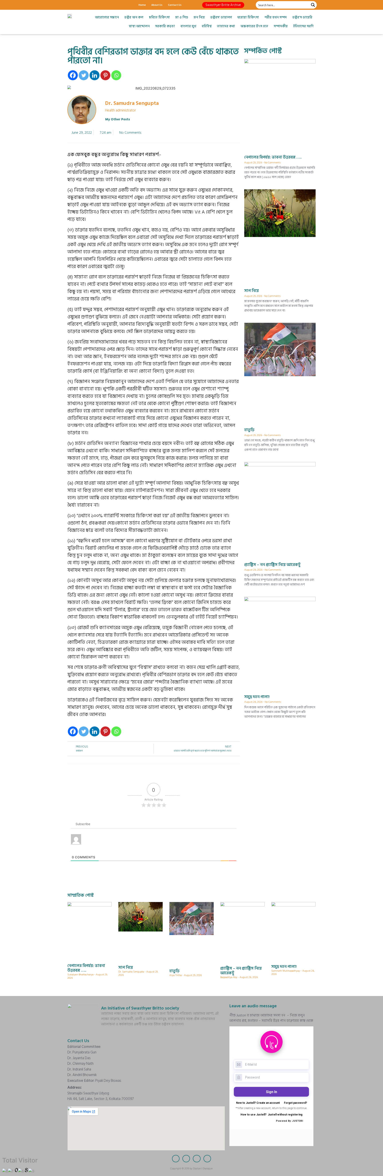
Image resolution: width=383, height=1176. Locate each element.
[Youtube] (94, 5)
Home (142, 4)
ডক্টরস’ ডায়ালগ (221, 17)
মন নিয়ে (199, 17)
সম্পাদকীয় (281, 26)
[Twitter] (78, 5)
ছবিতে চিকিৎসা (159, 17)
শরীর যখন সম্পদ (275, 17)
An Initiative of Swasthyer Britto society (140, 1008)
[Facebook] (70, 5)
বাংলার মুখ (188, 26)
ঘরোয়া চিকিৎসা (248, 17)
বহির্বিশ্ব (206, 26)
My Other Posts (117, 119)
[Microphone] (101, 5)
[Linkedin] (95, 75)
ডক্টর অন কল (133, 17)
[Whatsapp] (116, 75)
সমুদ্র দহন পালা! (257, 697)
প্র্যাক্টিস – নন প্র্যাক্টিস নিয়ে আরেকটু (272, 565)
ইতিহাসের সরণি (303, 26)
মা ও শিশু (181, 17)
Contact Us (175, 4)
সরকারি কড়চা (165, 26)
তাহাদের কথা (226, 26)
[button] (223, 5)
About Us (156, 4)
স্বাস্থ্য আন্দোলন (139, 26)
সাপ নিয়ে (251, 291)
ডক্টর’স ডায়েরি (302, 17)
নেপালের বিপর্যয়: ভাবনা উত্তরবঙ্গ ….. (273, 157)
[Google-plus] (86, 5)
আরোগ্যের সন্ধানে (107, 17)
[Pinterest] (105, 75)
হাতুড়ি (249, 430)
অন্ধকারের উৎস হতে (254, 26)
